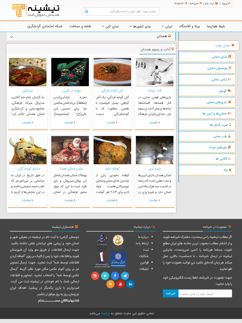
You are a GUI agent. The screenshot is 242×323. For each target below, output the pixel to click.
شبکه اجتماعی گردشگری (44, 26)
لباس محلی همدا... (70, 168)
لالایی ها (221, 158)
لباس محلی (219, 79)
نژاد (225, 170)
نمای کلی (111, 26)
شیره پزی (154, 168)
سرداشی (27, 90)
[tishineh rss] (111, 284)
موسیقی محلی (217, 68)
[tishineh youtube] (121, 284)
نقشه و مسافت (80, 26)
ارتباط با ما (142, 243)
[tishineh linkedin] (131, 284)
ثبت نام (209, 3)
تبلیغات (144, 268)
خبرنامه (194, 3)
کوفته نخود (112, 168)
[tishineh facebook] (115, 276)
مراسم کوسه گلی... (27, 168)
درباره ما (143, 237)
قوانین (144, 262)
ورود (224, 3)
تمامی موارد (222, 45)
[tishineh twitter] (105, 276)
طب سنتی (220, 136)
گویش (222, 90)
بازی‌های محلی (217, 102)
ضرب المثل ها (219, 124)
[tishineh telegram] (125, 276)
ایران (168, 26)
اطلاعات (153, 122)
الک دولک (154, 90)
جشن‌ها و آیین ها (215, 113)
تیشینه (105, 313)
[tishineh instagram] (95, 276)
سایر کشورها (141, 26)
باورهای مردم (218, 147)
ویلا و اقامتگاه (189, 26)
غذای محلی (219, 56)
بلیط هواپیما (216, 26)
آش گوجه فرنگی (112, 90)
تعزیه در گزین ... (70, 90)
